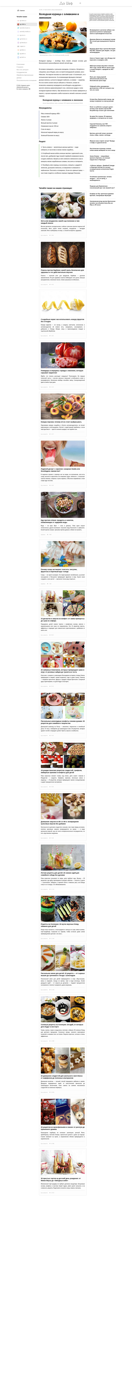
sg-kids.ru (22, 50)
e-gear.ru (22, 46)
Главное (22, 10)
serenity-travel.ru (25, 28)
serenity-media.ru (25, 31)
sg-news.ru (23, 20)
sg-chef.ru (23, 24)
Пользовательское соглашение (26, 80)
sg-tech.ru (23, 57)
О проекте (20, 67)
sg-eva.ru (22, 35)
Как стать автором (22, 69)
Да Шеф (66, 3)
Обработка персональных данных (25, 76)
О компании (21, 64)
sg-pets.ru (23, 53)
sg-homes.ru (23, 39)
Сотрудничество (22, 72)
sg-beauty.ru (23, 42)
